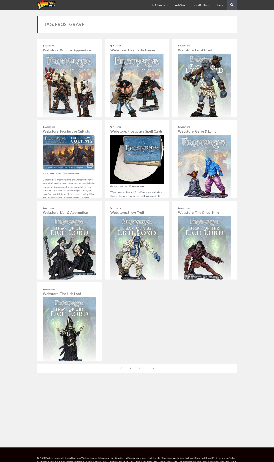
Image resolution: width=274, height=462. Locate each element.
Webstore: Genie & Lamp (197, 131)
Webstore (50, 46)
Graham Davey (72, 173)
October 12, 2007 (120, 186)
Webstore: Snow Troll (127, 212)
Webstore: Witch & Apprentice (67, 50)
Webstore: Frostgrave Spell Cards (136, 131)
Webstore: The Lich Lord (62, 294)
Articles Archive (160, 5)
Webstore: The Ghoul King (198, 212)
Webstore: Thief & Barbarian (132, 50)
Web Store (180, 5)
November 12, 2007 (52, 173)
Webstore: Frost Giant (195, 50)
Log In (220, 5)
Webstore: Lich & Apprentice (65, 212)
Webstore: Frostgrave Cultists (66, 131)
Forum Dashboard (201, 5)
